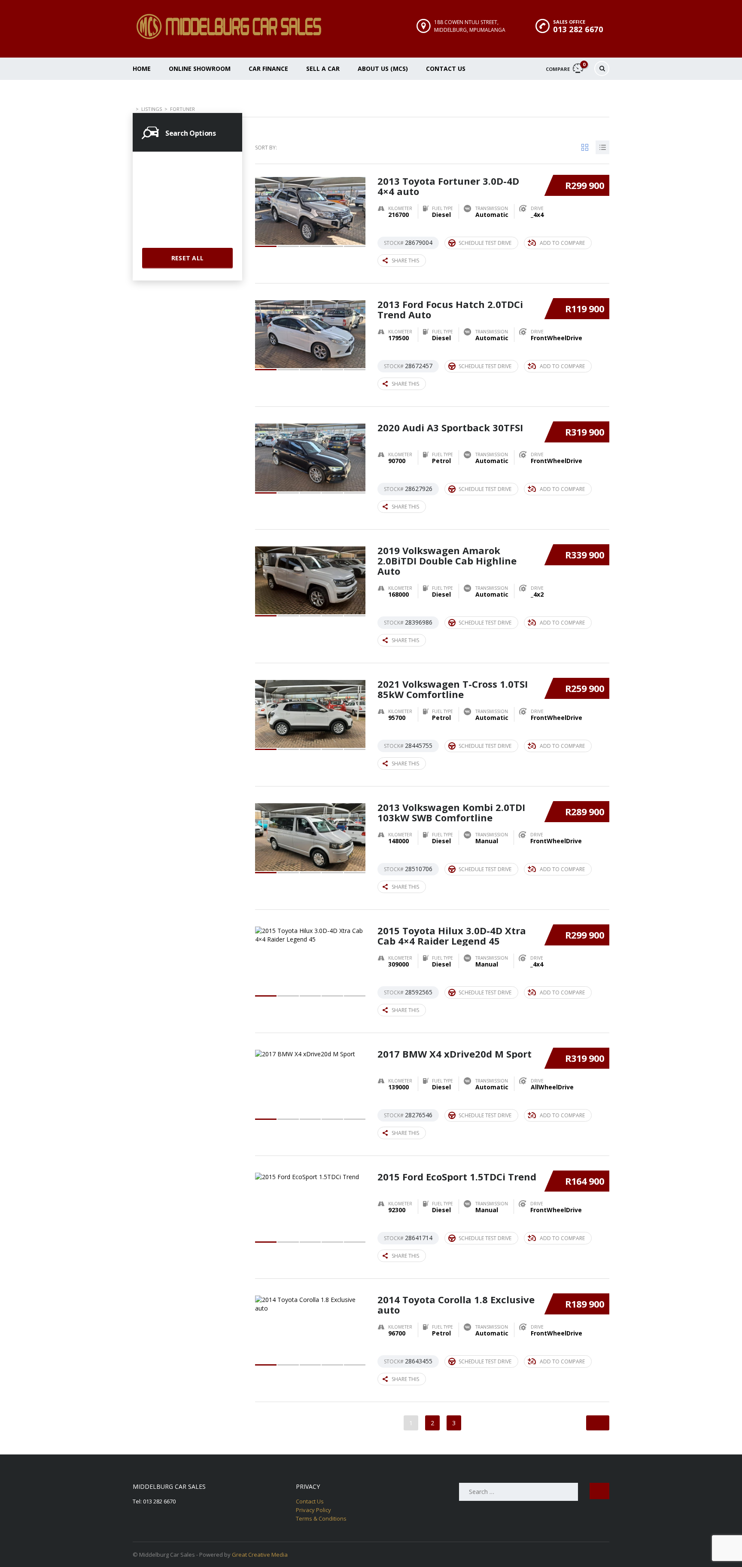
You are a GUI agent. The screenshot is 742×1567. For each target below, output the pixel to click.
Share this (405, 260)
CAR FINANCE (268, 68)
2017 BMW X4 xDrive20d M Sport (454, 1053)
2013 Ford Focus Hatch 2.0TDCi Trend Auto (450, 309)
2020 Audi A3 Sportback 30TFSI (450, 427)
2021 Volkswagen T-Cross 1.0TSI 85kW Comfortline (452, 689)
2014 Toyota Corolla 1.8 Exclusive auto (456, 1304)
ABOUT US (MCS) (383, 68)
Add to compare (562, 243)
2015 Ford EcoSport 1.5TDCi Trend (456, 1176)
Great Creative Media (260, 1554)
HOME (142, 68)
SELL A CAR (323, 68)
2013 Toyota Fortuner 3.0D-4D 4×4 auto (448, 186)
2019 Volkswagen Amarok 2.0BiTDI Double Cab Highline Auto (447, 560)
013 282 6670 (578, 29)
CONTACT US (445, 68)
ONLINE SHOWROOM (200, 68)
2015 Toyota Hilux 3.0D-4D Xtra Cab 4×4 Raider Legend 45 (451, 935)
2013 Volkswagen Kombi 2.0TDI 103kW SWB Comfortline (451, 812)
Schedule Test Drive (485, 243)
